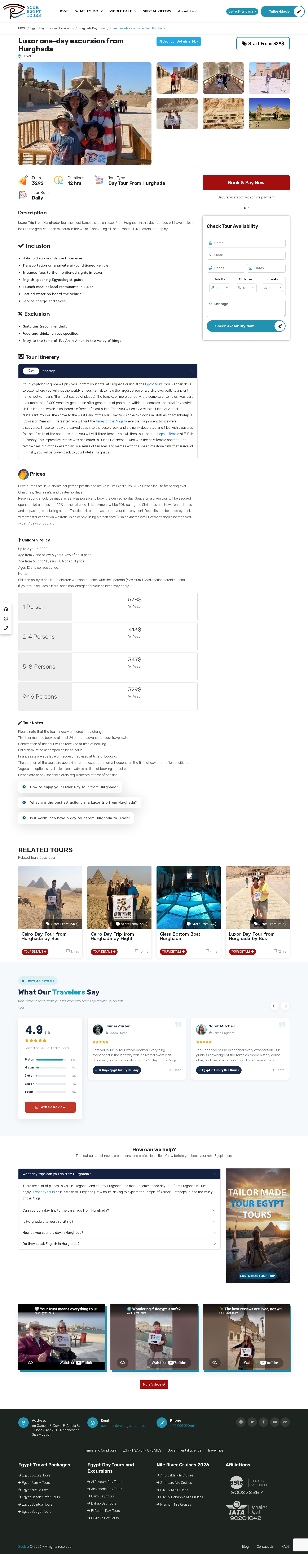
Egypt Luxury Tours (35, 1475)
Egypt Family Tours (35, 1483)
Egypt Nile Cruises (35, 1490)
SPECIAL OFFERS (157, 11)
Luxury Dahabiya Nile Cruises (181, 1497)
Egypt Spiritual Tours (36, 1504)
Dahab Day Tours (103, 1503)
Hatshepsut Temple (164, 434)
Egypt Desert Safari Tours (40, 1497)
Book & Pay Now (246, 182)
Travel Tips (215, 1450)
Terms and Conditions (101, 1450)
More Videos (152, 1384)
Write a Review (52, 1107)
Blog (245, 1547)
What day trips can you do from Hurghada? (57, 1174)
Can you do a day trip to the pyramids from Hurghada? (66, 1210)
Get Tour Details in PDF (180, 41)
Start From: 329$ (265, 43)
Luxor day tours (43, 1192)
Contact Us (265, 1547)
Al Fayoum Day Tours (106, 1482)
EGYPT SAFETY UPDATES (142, 1450)
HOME (63, 11)
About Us (186, 11)
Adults (220, 279)
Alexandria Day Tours (106, 1489)
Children (246, 279)
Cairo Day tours (102, 1496)
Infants (272, 279)
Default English (241, 11)
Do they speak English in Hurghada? (51, 1244)
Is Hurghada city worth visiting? (48, 1222)
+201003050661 (182, 1426)
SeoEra (23, 1547)
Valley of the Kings (109, 421)
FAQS (286, 1547)
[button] (274, 1006)
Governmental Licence (184, 1450)
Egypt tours (154, 384)
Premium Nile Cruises (175, 1504)
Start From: (64, 924)
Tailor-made (279, 11)
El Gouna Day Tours (105, 1511)
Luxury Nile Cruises (173, 1490)
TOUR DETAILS (34, 951)
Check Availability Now (234, 326)
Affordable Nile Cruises (176, 1475)
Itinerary (41, 371)
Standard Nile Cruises (175, 1483)
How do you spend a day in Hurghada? (53, 1233)
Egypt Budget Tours (36, 1512)
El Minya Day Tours (104, 1518)
